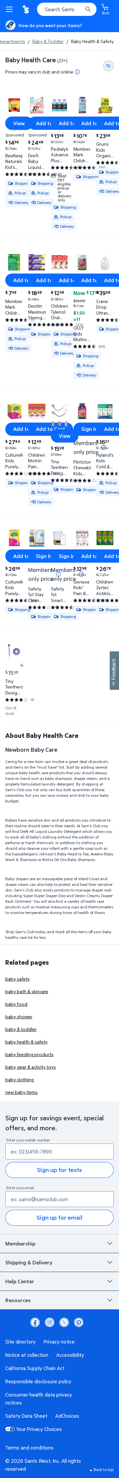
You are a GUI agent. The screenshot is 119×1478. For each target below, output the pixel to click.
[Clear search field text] (79, 9)
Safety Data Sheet (26, 1415)
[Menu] (10, 9)
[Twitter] (64, 1322)
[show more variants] (21, 665)
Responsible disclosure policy (38, 1381)
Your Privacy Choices (39, 1429)
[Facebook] (35, 1322)
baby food (16, 1004)
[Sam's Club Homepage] (26, 9)
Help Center (19, 1281)
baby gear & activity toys (30, 1067)
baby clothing (19, 1079)
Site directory (20, 1341)
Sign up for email (59, 1217)
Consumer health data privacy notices (38, 1398)
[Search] (88, 9)
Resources (18, 1300)
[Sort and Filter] (108, 66)
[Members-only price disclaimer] (103, 447)
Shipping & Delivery (28, 1262)
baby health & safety (26, 1042)
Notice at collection (26, 1354)
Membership (20, 1243)
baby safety (17, 979)
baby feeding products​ (29, 1054)
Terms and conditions (29, 1447)
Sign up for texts (59, 1170)
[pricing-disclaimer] (77, 72)
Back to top (104, 1469)
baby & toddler (21, 1029)
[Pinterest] (79, 1322)
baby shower (18, 1016)
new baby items (21, 1092)
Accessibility (70, 1354)
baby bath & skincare (26, 991)
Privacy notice (59, 1341)
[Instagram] (50, 1322)
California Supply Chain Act (34, 1368)
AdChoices (67, 1415)
